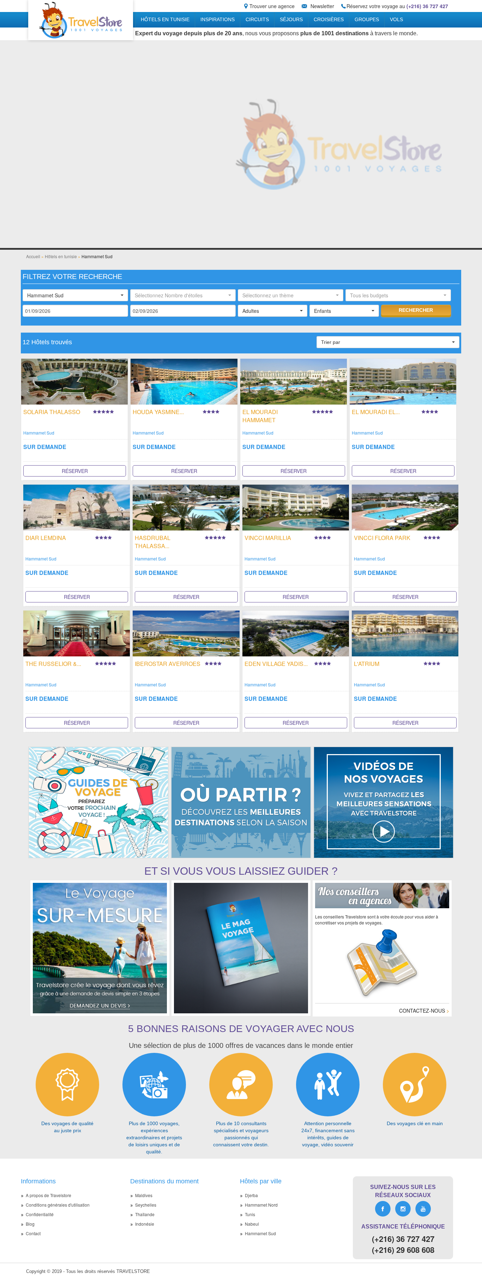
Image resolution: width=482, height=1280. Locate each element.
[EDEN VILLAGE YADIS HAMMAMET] (295, 633)
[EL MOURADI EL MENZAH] (403, 381)
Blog (30, 1224)
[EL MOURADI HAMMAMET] (293, 381)
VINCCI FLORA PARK (382, 538)
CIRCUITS (257, 19)
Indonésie (144, 1224)
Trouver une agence (272, 6)
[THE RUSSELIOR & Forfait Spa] (76, 633)
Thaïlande (145, 1214)
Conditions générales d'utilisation (58, 1205)
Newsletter (322, 6)
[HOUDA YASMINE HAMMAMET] (184, 381)
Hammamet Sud (38, 433)
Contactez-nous (424, 1010)
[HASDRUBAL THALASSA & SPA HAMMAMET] (186, 507)
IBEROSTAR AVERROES (167, 664)
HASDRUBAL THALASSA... (152, 542)
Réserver (75, 470)
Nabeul (252, 1224)
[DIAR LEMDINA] (76, 507)
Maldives (143, 1195)
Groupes (367, 19)
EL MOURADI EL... (376, 412)
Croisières (329, 19)
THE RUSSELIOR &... (53, 664)
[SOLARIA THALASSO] (74, 381)
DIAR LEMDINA (45, 538)
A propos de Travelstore (48, 1195)
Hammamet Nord (261, 1205)
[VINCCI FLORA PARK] (405, 507)
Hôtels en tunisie (165, 19)
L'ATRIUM (366, 664)
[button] (75, 295)
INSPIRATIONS (217, 19)
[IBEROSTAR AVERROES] (186, 633)
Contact (33, 1233)
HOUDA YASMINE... (158, 412)
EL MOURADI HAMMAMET (260, 416)
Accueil (33, 256)
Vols (396, 19)
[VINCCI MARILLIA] (295, 507)
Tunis (250, 1214)
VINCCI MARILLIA (268, 538)
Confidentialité (40, 1214)
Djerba (251, 1195)
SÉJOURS (291, 19)
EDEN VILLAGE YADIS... (276, 664)
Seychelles (145, 1205)
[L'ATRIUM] (405, 633)
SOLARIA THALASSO (51, 412)
